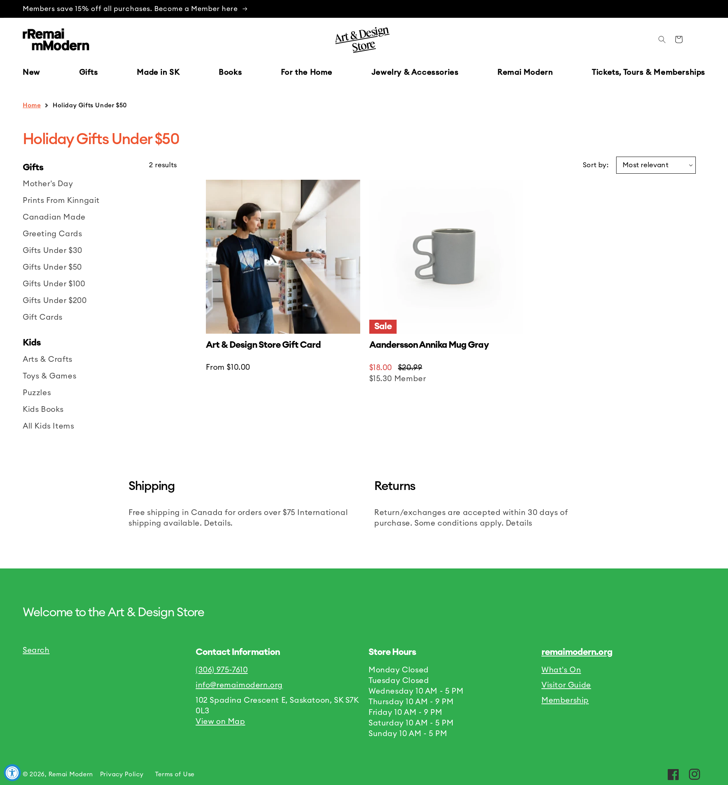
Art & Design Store (361, 38)
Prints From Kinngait (61, 200)
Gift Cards (43, 317)
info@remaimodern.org (239, 685)
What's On (561, 670)
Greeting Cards (52, 234)
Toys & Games (49, 376)
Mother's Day (48, 184)
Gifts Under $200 (55, 301)
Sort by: (596, 165)
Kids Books (43, 409)
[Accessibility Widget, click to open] (12, 772)
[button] (88, 72)
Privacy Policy (122, 774)
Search (36, 650)
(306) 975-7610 (222, 670)
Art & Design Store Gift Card (263, 345)
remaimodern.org (576, 652)
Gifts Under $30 (52, 250)
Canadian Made (54, 217)
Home (32, 105)
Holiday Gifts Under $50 (90, 105)
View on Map (220, 721)
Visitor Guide (566, 685)
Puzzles (37, 393)
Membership (565, 700)
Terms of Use (175, 774)
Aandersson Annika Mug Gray (429, 345)
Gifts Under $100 (54, 284)
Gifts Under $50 (52, 267)
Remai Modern (71, 774)
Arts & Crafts (47, 359)
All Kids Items (48, 426)
